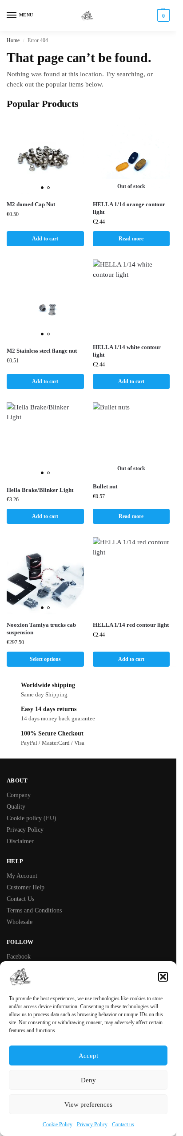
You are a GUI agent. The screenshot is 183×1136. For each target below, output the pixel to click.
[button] (163, 976)
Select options (45, 659)
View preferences (88, 1104)
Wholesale (19, 922)
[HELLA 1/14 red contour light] (131, 575)
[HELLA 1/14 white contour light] (131, 298)
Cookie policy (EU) (31, 818)
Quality (16, 806)
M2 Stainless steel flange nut (42, 350)
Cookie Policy (57, 1124)
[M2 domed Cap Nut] (45, 155)
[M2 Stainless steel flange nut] (45, 299)
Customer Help (25, 887)
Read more (131, 239)
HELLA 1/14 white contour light (127, 351)
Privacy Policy (92, 1124)
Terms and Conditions (34, 910)
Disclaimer (20, 841)
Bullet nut (105, 486)
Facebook (19, 956)
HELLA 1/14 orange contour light (129, 208)
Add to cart (45, 239)
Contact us (123, 1124)
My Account (22, 876)
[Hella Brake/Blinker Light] (45, 441)
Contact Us (20, 899)
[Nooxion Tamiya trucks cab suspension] (45, 575)
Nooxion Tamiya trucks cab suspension (41, 628)
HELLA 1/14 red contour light (131, 624)
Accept (88, 1055)
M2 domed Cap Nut (31, 204)
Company (19, 795)
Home (13, 40)
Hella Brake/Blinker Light (40, 490)
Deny (88, 1080)
